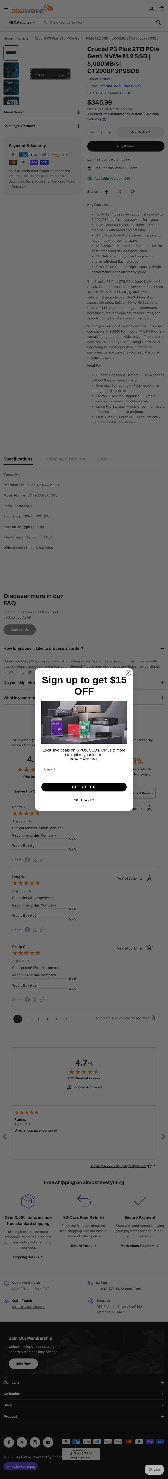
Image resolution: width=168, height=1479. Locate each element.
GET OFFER (84, 787)
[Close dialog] (128, 672)
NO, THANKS (84, 800)
